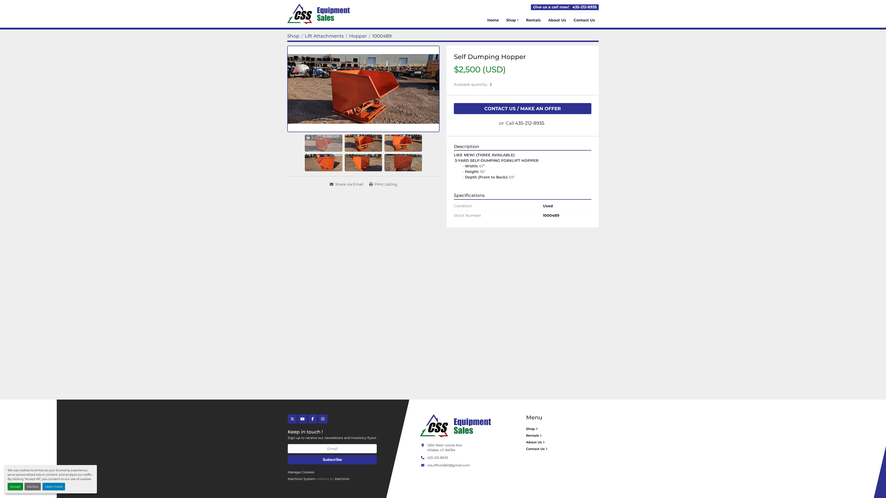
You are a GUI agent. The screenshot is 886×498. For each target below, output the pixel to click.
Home (493, 20)
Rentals (533, 20)
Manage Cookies (301, 472)
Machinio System (302, 479)
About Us (557, 20)
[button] (512, 20)
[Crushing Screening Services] (456, 426)
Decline (32, 486)
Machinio (342, 479)
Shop (511, 20)
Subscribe (332, 459)
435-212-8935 (584, 7)
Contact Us (584, 20)
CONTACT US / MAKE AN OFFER (522, 108)
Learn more (54, 486)
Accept (15, 486)
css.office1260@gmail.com (448, 465)
